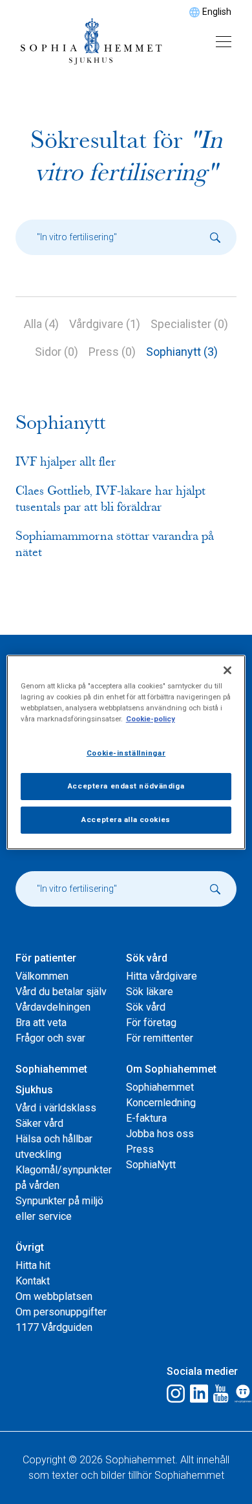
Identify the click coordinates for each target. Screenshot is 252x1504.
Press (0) (112, 351)
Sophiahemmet (160, 1087)
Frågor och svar (50, 1038)
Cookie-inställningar (126, 752)
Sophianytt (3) (182, 351)
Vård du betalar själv (61, 991)
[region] (126, 751)
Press (140, 1149)
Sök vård (145, 1007)
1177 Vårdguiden (54, 1327)
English (216, 11)
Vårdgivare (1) (104, 324)
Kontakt (33, 1281)
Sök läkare (149, 991)
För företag (151, 1022)
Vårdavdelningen (53, 1007)
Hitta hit (33, 1265)
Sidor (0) (56, 351)
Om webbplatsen (54, 1296)
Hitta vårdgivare (161, 976)
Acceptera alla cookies (126, 819)
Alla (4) (41, 324)
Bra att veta (41, 1022)
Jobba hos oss (160, 1134)
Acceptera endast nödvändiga (126, 785)
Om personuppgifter (61, 1312)
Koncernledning (161, 1103)
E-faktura (146, 1118)
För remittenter (159, 1038)
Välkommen (42, 976)
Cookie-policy (150, 718)
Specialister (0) (189, 324)
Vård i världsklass (56, 1108)
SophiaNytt (151, 1165)
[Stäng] (227, 669)
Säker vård (39, 1123)
